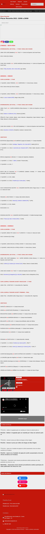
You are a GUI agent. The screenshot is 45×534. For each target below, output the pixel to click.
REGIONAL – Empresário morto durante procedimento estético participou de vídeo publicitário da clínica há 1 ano (22, 465)
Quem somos (19, 6)
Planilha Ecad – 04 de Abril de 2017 (10, 506)
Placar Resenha (4, 16)
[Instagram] (3, 42)
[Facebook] (7, 42)
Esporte (25, 1)
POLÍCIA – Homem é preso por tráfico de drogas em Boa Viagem (19, 442)
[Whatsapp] (11, 42)
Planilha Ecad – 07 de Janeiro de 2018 (11, 503)
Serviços (18, 4)
